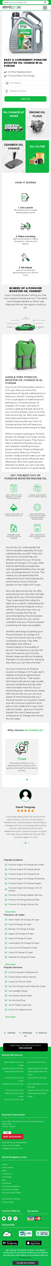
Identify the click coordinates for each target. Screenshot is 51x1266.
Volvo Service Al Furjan (14, 1100)
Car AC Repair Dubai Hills (19, 1005)
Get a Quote (25, 1048)
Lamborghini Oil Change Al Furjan (23, 943)
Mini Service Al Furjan (15, 1090)
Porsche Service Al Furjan (38, 1090)
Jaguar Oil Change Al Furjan (21, 934)
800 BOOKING (12, 1136)
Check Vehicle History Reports (22, 977)
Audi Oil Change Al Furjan (20, 924)
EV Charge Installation (11, 1186)
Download (6, 1183)
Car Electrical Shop (17, 1000)
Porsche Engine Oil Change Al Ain (23, 874)
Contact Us (6, 1174)
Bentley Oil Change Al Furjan (21, 929)
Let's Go (25, 99)
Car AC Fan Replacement (20, 1009)
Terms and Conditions (11, 1199)
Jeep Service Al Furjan (14, 1071)
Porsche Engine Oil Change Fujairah (24, 883)
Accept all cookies (26, 1263)
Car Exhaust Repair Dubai (20, 995)
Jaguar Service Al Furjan (37, 1068)
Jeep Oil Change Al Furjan (20, 938)
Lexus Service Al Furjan (37, 1078)
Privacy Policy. (25, 1258)
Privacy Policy (8, 1202)
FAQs (4, 1171)
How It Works (7, 1168)
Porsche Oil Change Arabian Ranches (25, 895)
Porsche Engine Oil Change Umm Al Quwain (25, 889)
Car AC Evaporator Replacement (23, 972)
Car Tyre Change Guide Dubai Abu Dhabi (27, 986)
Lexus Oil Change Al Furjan (20, 952)
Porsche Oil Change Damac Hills (23, 904)
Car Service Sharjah (10, 1189)
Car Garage (7, 1177)
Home (4, 1164)
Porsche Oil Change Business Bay (23, 900)
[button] (24, 779)
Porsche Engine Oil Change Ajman (24, 869)
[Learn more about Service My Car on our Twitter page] (4, 1218)
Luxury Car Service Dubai (19, 981)
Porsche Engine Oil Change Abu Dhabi (26, 865)
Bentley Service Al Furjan (13, 1068)
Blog (4, 1180)
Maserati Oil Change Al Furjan (21, 957)
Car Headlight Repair (17, 991)
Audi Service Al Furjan (36, 1062)
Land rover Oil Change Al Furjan (22, 948)
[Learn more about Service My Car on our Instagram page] (15, 1218)
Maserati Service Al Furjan (13, 1084)
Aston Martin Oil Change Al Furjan (23, 920)
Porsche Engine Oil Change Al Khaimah (26, 879)
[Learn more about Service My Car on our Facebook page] (10, 1218)
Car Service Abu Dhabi (11, 1193)
